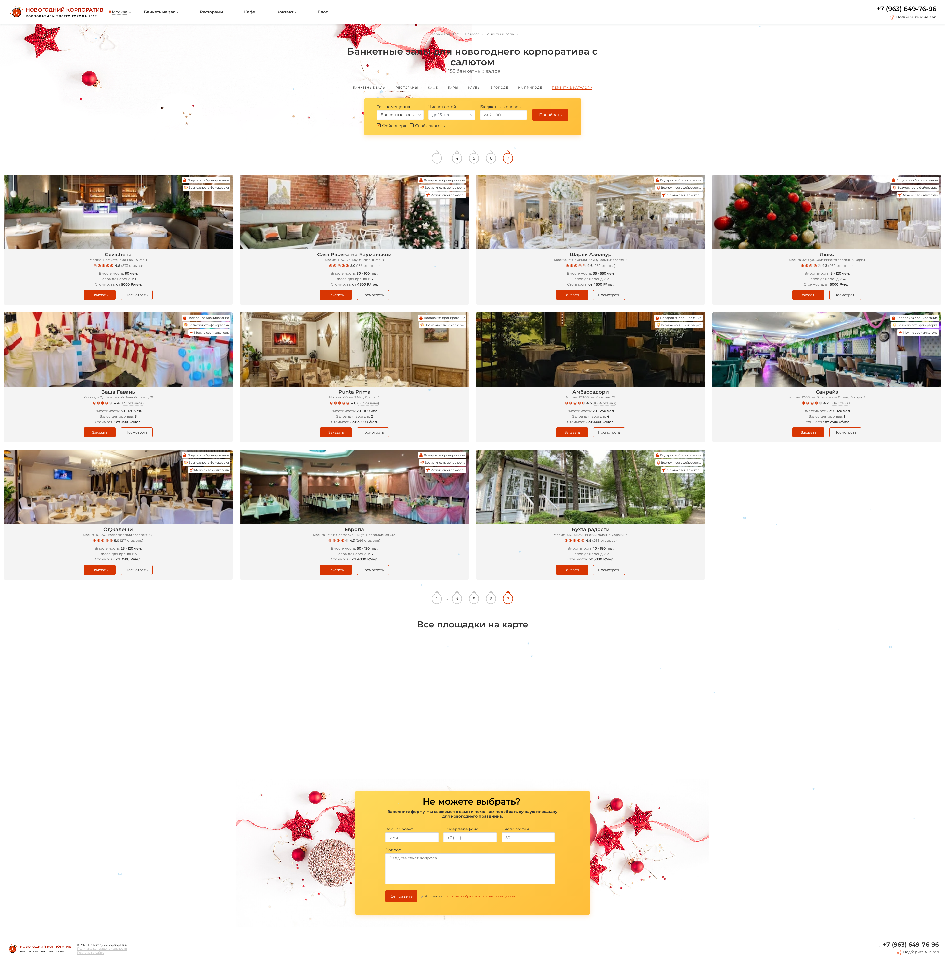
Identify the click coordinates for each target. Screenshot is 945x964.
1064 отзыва (604, 403)
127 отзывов (132, 403)
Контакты (286, 12)
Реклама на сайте (90, 952)
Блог (323, 12)
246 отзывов (368, 540)
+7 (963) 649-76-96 (906, 9)
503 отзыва (368, 403)
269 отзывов (840, 265)
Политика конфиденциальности (102, 948)
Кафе (249, 12)
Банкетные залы (161, 12)
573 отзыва (132, 265)
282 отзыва (604, 265)
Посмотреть (137, 295)
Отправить (401, 896)
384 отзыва (840, 403)
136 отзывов (368, 265)
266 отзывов (604, 540)
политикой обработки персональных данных (480, 896)
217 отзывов (131, 540)
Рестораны (211, 12)
